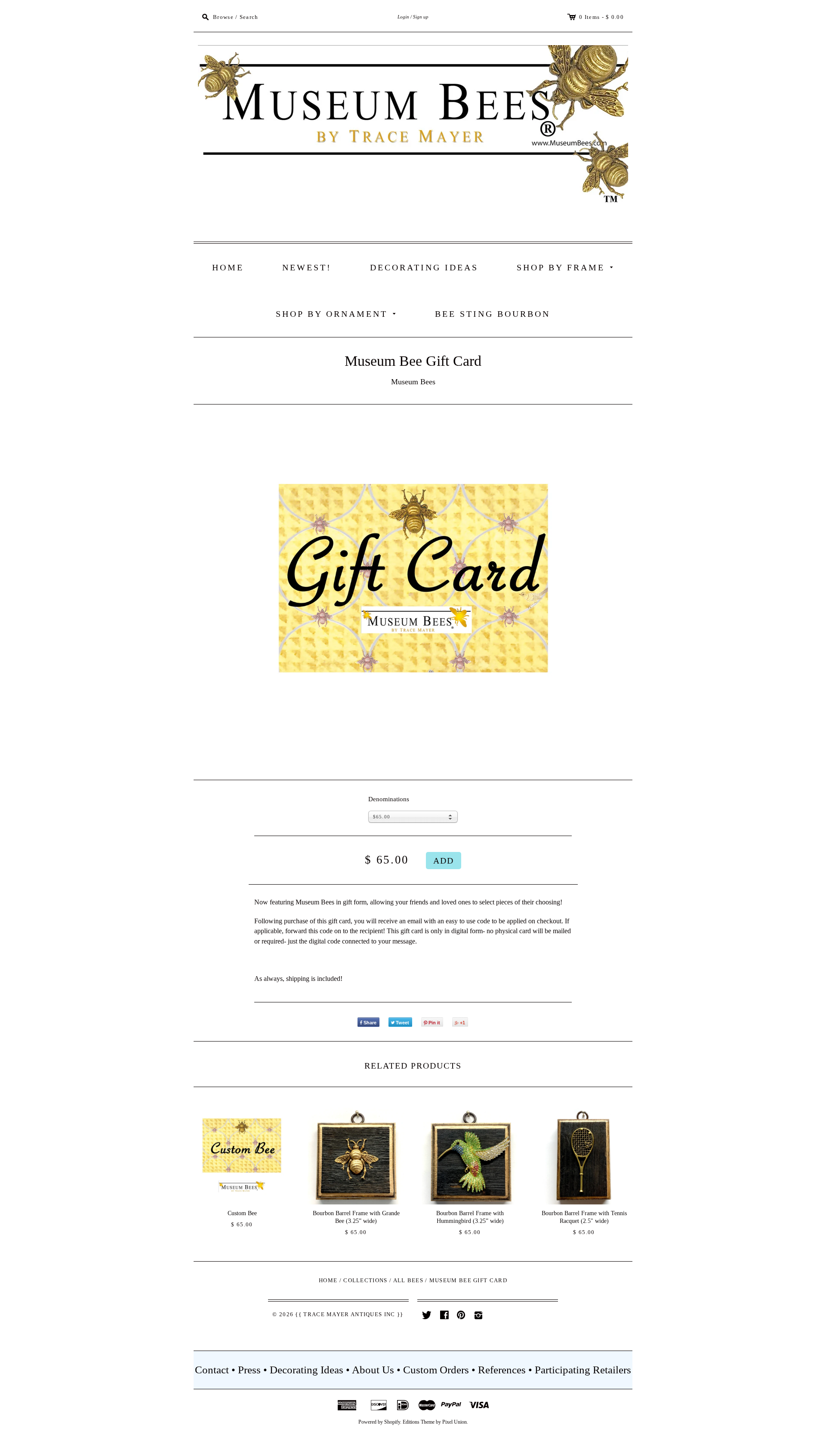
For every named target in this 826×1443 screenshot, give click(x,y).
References (502, 1370)
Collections (365, 1280)
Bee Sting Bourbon (492, 314)
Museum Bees (413, 381)
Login (403, 16)
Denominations (388, 799)
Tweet (402, 1022)
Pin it (434, 1022)
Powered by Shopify (379, 1422)
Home (228, 267)
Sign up (420, 16)
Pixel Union (454, 1422)
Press (249, 1370)
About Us (373, 1370)
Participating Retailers (583, 1370)
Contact (212, 1370)
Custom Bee (242, 1213)
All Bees (408, 1280)
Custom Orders (436, 1370)
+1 (462, 1022)
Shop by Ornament (337, 313)
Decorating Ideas (424, 267)
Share (370, 1022)
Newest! (307, 267)
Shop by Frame (566, 266)
